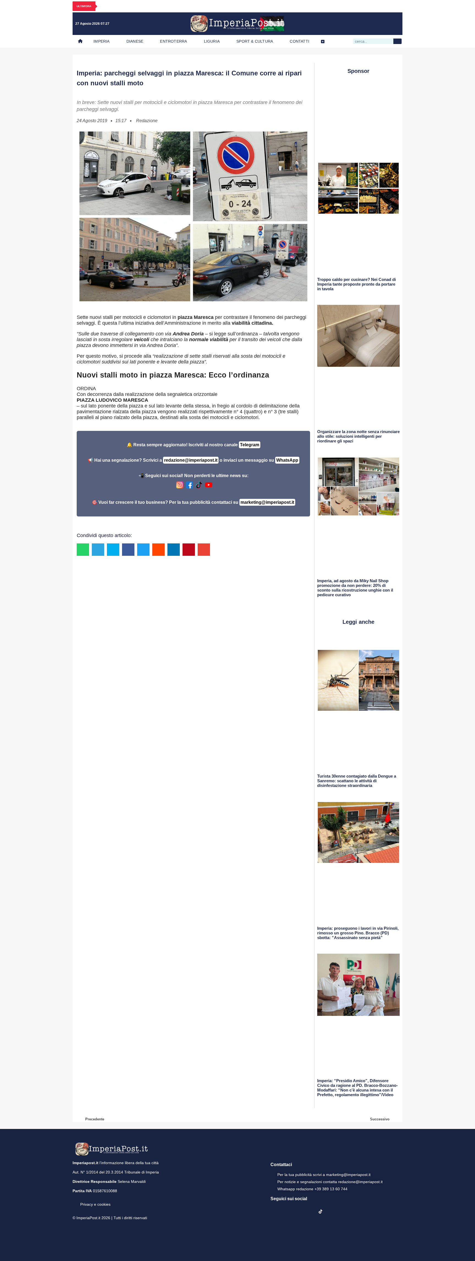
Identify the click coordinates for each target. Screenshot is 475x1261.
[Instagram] (361, 24)
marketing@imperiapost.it (267, 502)
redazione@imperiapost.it (190, 460)
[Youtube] (372, 24)
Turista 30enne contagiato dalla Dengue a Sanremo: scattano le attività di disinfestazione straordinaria (356, 781)
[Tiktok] (395, 24)
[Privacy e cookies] (75, 1200)
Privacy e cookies (95, 1204)
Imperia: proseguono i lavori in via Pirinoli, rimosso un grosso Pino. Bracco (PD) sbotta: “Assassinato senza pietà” (358, 933)
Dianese (134, 41)
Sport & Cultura (254, 41)
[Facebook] (350, 24)
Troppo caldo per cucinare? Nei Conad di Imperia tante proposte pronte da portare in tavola (356, 284)
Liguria (212, 41)
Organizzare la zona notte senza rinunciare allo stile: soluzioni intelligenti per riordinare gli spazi (358, 436)
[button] (83, 549)
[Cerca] (397, 41)
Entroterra (173, 41)
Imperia (101, 41)
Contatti (299, 41)
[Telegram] (383, 24)
